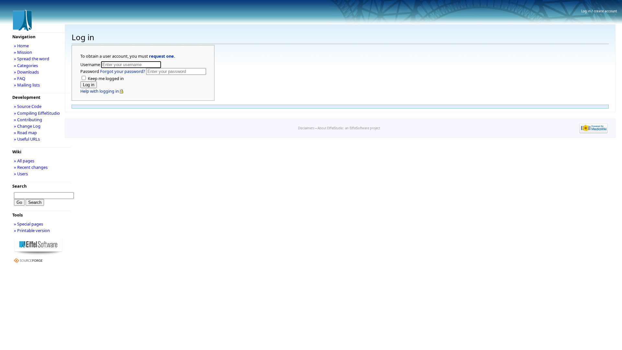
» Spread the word (31, 59)
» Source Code (27, 106)
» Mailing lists (27, 85)
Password (112, 71)
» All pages (24, 161)
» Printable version (32, 230)
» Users (21, 174)
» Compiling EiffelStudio (37, 113)
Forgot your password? (122, 71)
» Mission (23, 52)
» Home (21, 46)
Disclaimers (306, 128)
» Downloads (26, 72)
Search (19, 186)
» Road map (25, 132)
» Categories (26, 65)
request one (161, 56)
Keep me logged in (105, 78)
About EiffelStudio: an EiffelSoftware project (348, 128)
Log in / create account (599, 11)
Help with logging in (99, 91)
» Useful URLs (27, 139)
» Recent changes (31, 167)
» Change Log (27, 126)
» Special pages (28, 224)
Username (90, 64)
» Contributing (28, 119)
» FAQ (19, 78)
